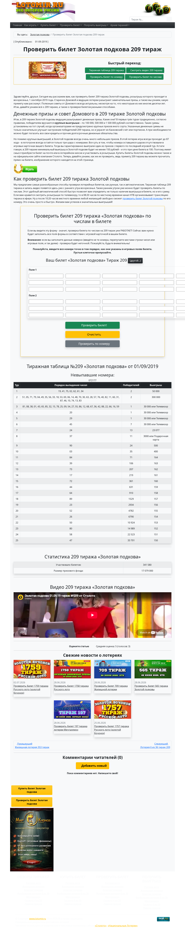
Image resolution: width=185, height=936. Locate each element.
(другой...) (135, 260)
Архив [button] (119, 25)
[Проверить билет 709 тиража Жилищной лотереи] (112, 668)
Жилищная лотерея (33, 886)
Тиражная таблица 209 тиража (106, 70)
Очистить (93, 334)
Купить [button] (48, 25)
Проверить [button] (70, 25)
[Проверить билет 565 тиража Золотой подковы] (153, 668)
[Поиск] (169, 19)
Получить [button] (95, 25)
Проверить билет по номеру (106, 76)
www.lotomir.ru (37, 918)
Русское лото (33, 883)
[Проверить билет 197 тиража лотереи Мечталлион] (72, 709)
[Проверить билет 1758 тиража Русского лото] (72, 668)
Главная (17, 25)
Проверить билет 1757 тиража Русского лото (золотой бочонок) (111, 730)
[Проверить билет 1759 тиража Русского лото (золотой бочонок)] (32, 668)
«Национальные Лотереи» (123, 925)
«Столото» (101, 925)
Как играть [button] (30, 25)
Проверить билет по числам (145, 76)
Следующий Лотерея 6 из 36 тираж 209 (155, 745)
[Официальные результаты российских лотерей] (46, 11)
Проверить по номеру (94, 344)
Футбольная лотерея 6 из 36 (33, 893)
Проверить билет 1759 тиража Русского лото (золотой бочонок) (31, 689)
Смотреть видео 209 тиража (146, 70)
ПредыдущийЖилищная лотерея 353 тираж (32, 745)
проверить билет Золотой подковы (143, 198)
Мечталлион (33, 897)
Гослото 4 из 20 (33, 900)
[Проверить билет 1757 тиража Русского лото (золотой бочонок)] (112, 709)
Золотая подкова (33, 890)
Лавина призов (33, 903)
